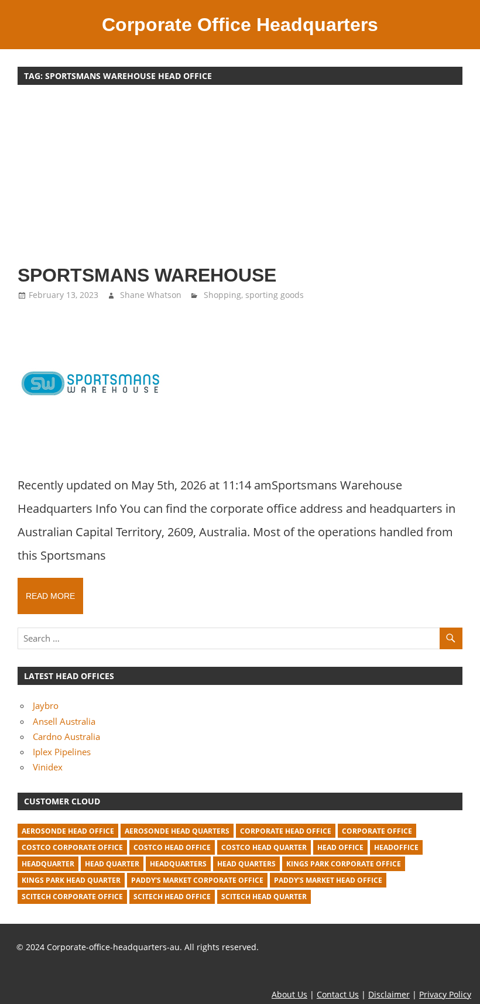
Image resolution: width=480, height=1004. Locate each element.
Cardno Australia (66, 736)
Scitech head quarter (264, 897)
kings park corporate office (343, 864)
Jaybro (46, 705)
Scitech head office (172, 897)
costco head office (172, 847)
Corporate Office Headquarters (240, 24)
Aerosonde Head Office (68, 831)
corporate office (377, 831)
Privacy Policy (445, 994)
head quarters (246, 864)
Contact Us (338, 994)
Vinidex (48, 767)
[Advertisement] (240, 180)
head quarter (112, 864)
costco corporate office (72, 847)
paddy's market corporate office (197, 880)
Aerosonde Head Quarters (177, 831)
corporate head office (285, 831)
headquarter (48, 864)
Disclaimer (389, 994)
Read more (50, 596)
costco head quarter (264, 847)
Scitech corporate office (72, 897)
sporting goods (274, 294)
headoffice (396, 847)
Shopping (222, 294)
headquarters (178, 864)
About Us (289, 994)
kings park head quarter (71, 880)
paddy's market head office (328, 880)
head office (340, 847)
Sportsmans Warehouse (147, 275)
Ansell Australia (64, 721)
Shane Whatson (150, 294)
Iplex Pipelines (62, 752)
